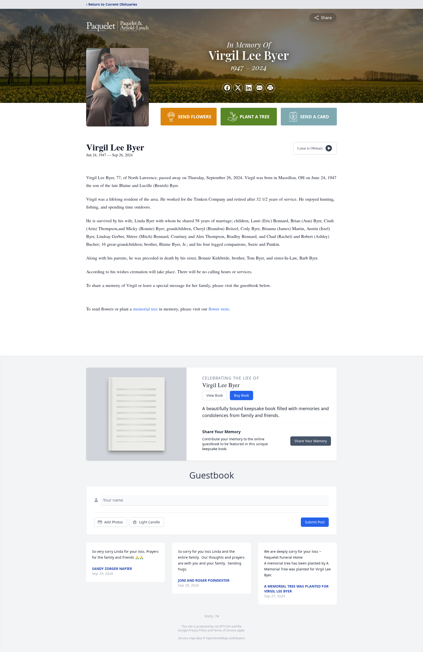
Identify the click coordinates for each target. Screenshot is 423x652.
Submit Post (315, 522)
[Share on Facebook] (227, 87)
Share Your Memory (310, 441)
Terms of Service (224, 630)
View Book (214, 395)
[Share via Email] (259, 87)
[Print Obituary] (270, 87)
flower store (219, 309)
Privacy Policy (197, 630)
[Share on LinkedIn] (248, 87)
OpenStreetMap (217, 638)
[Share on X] (238, 87)
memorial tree (145, 309)
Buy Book (241, 395)
